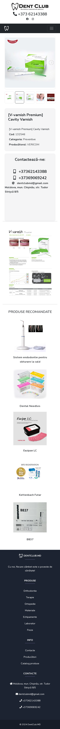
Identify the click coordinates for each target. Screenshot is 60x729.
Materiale (30, 610)
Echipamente (30, 617)
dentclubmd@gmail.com (32, 183)
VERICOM (33, 144)
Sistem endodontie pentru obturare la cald (30, 360)
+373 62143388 (32, 14)
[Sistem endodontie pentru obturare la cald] (30, 335)
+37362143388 (33, 171)
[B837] (30, 517)
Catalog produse (30, 663)
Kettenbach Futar (30, 495)
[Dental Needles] (30, 384)
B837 (30, 539)
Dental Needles (30, 406)
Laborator (30, 623)
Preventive (29, 139)
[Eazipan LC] (30, 428)
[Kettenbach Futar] (30, 473)
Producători (30, 657)
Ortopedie (30, 604)
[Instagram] (33, 19)
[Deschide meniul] (51, 28)
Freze (30, 630)
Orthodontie (30, 590)
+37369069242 (33, 178)
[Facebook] (27, 19)
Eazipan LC (30, 450)
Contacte (30, 650)
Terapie (30, 597)
